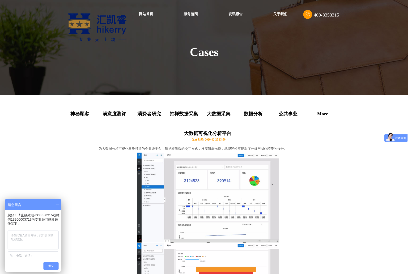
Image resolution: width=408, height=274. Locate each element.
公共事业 (288, 113)
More (322, 113)
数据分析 (253, 113)
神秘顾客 (79, 113)
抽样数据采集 (184, 113)
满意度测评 (114, 113)
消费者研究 (149, 113)
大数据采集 (218, 113)
